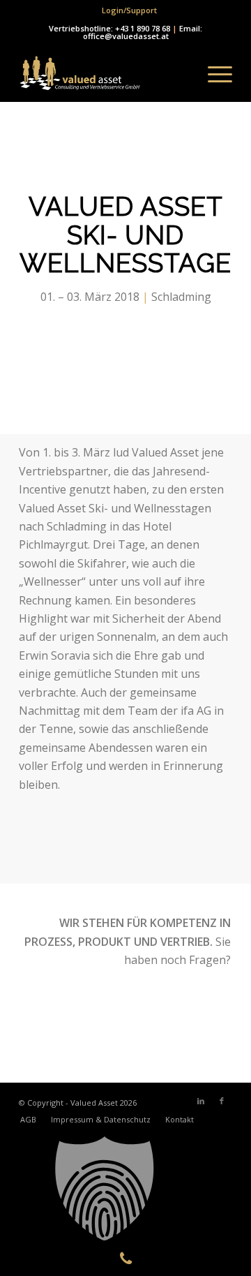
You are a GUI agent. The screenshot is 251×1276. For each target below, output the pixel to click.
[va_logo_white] (104, 74)
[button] (125, 1188)
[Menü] (213, 74)
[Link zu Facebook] (221, 1100)
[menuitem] (129, 10)
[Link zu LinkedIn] (200, 1100)
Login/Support (129, 10)
